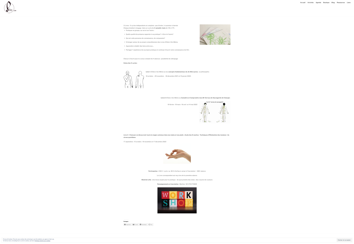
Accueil (302, 2)
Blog (333, 2)
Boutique (326, 2)
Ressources (341, 2)
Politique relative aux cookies (42, 240)
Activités (311, 2)
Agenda (318, 2)
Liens (348, 2)
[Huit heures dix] (9, 13)
